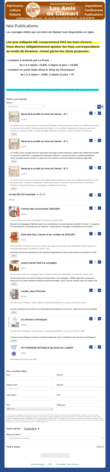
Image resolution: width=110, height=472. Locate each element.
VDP (50, 464)
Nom (8, 375)
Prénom (60, 375)
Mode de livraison (13, 434)
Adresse (60, 385)
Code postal (11, 395)
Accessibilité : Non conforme (67, 464)
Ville (59, 395)
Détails (14, 134)
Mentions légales (38, 464)
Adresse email (12, 385)
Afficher (9, 103)
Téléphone (61, 405)
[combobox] (29, 408)
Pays (8, 405)
